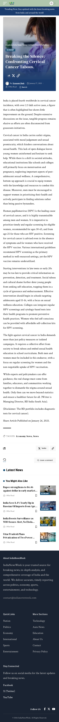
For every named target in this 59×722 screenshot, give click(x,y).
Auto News (38, 627)
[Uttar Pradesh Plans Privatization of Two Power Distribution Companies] (48, 537)
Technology (39, 621)
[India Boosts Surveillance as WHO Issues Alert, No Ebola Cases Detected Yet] (48, 521)
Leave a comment (46, 460)
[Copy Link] (18, 75)
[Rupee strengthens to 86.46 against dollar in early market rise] (48, 490)
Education (38, 633)
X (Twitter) (9, 691)
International (10, 639)
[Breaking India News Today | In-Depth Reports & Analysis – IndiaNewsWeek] (11, 3)
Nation (44, 525)
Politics (7, 627)
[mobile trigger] (5, 3)
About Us (38, 639)
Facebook (8, 685)
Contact (37, 645)
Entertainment (10, 651)
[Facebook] (44, 709)
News (36, 436)
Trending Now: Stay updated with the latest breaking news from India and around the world (29, 11)
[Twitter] (49, 709)
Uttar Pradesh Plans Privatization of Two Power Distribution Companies (17, 537)
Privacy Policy (40, 651)
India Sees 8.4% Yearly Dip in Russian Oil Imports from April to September (19, 506)
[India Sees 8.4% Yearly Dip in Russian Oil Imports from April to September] (48, 506)
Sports (6, 645)
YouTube (8, 697)
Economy (10, 50)
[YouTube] (53, 709)
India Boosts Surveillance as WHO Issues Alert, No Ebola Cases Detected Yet (18, 522)
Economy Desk (18, 83)
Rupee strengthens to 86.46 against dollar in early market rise (19, 490)
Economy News (24, 436)
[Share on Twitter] (13, 75)
